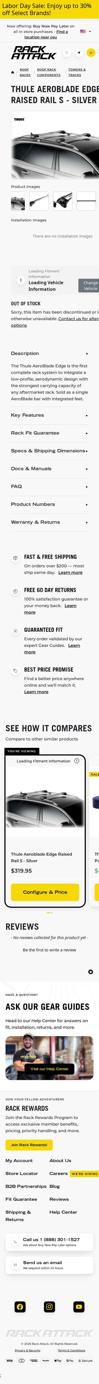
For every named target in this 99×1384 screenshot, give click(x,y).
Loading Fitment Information (44, 274)
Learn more (70, 572)
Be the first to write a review (49, 949)
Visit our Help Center (49, 1069)
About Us (60, 1161)
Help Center (63, 1213)
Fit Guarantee (21, 1200)
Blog (55, 1187)
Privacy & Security (27, 1350)
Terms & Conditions (71, 1350)
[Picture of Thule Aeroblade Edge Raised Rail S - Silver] (15, 201)
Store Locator (22, 1174)
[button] (50, 949)
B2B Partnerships (26, 1187)
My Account (19, 1161)
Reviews (59, 1200)
